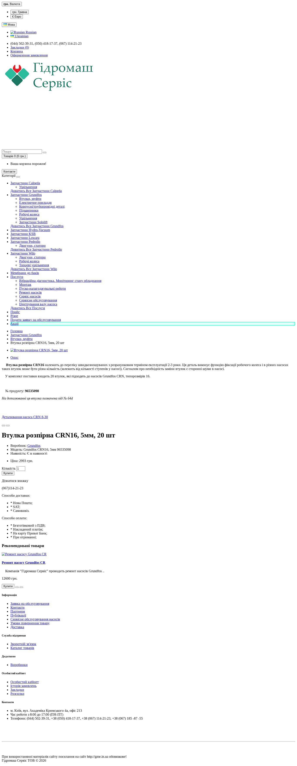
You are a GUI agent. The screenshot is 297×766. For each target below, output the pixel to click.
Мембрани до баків (24, 273)
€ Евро (16, 16)
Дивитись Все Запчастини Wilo (33, 269)
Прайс (15, 312)
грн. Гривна (19, 12)
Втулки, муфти (30, 199)
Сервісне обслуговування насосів (35, 619)
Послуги (16, 277)
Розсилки (17, 693)
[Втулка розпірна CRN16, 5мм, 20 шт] (39, 350)
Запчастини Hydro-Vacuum (30, 230)
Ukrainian (21, 36)
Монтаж (25, 284)
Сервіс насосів (30, 296)
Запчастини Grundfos (26, 195)
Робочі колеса (29, 214)
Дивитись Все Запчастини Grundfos (36, 226)
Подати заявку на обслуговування (35, 320)
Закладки (17, 690)
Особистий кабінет (24, 682)
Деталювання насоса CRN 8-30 (25, 417)
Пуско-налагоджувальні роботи (42, 288)
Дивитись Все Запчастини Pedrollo (36, 249)
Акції (14, 323)
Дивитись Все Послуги (27, 308)
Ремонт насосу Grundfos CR (23, 562)
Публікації (18, 615)
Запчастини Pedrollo (25, 241)
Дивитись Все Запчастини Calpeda (36, 191)
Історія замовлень (23, 686)
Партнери (17, 611)
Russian (31, 32)
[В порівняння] (8, 425)
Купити (8, 473)
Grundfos (33, 445)
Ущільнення (28, 187)
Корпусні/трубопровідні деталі (42, 206)
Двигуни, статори (32, 245)
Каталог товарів (22, 648)
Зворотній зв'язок (23, 644)
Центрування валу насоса (38, 304)
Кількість (8, 468)
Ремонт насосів (30, 292)
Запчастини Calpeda (25, 183)
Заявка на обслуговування (29, 603)
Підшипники (28, 210)
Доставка (17, 627)
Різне (14, 316)
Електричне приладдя (35, 202)
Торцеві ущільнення (34, 265)
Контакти (9, 171)
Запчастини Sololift (33, 222)
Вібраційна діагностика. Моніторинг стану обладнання (60, 281)
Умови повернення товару (30, 623)
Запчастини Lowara (24, 238)
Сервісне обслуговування (38, 300)
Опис (14, 357)
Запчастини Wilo (22, 253)
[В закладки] (3, 425)
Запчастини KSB (23, 234)
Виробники (19, 665)
